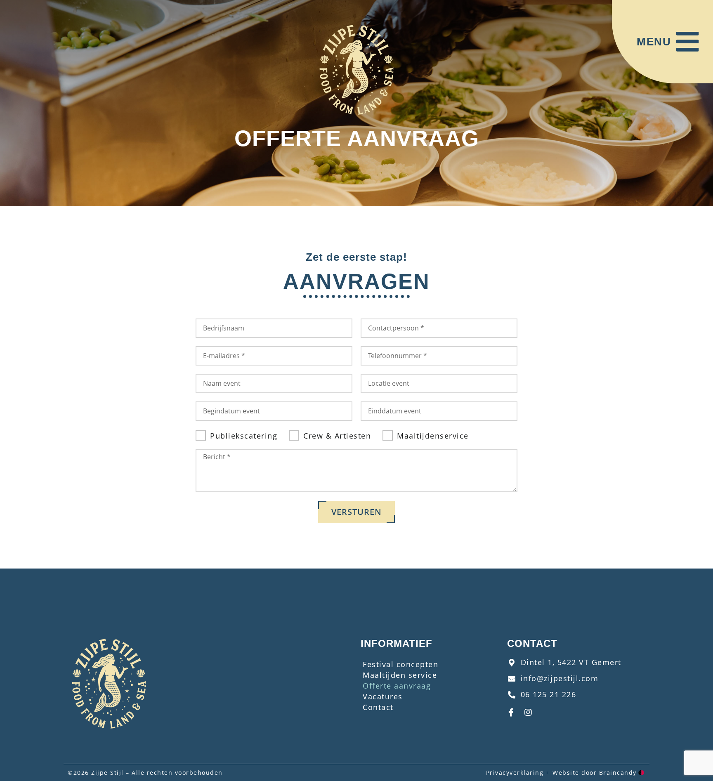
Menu (654, 41)
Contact (378, 707)
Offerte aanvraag (397, 686)
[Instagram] (528, 712)
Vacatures (383, 696)
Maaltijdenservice (433, 436)
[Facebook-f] (511, 712)
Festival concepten (400, 664)
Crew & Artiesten (337, 436)
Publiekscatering (243, 436)
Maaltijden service (400, 675)
